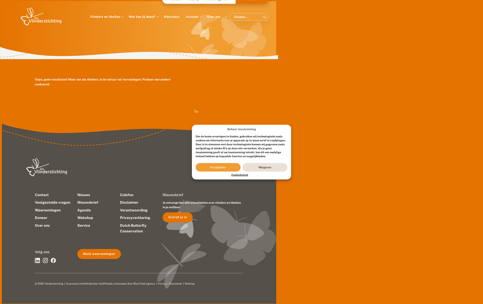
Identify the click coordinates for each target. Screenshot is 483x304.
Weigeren (264, 167)
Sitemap (190, 283)
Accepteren (218, 167)
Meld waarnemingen (99, 254)
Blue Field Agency (144, 283)
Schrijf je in (177, 217)
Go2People (105, 283)
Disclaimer (175, 283)
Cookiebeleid (239, 174)
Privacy (162, 283)
